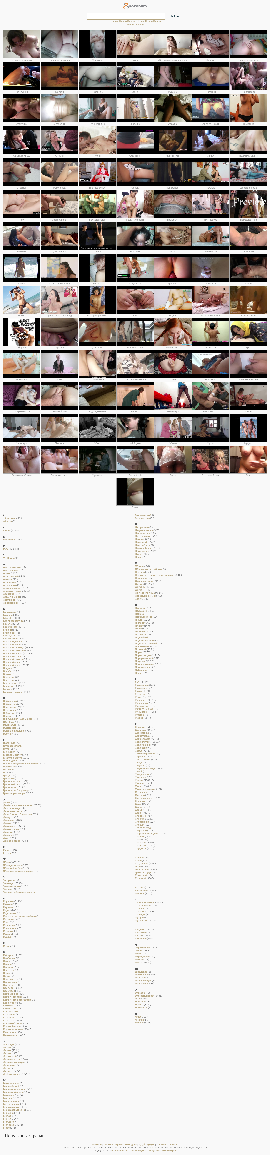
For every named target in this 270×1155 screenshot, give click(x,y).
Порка (138, 652)
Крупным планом (13, 1029)
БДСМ (7, 618)
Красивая (8, 1017)
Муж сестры (142, 518)
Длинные (8, 820)
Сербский (140, 756)
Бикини (7, 630)
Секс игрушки (143, 742)
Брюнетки (9, 686)
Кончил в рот (10, 994)
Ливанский (9, 1056)
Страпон (140, 842)
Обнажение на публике (148, 569)
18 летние (9, 518)
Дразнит (8, 832)
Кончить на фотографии (17, 1000)
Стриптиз (140, 845)
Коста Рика (9, 1008)
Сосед (138, 807)
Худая (138, 935)
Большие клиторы (14, 650)
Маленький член (13, 1092)
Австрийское (10, 570)
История (8, 931)
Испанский (9, 928)
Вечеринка (9, 710)
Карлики (8, 967)
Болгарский (10, 638)
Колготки (8, 985)
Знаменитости (11, 886)
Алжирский (10, 585)
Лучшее (7, 1071)
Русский (97, 1144)
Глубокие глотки (12, 757)
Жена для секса (12, 865)
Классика (8, 979)
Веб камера (10, 701)
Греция (7, 775)
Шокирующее (143, 980)
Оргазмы (140, 587)
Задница (8, 883)
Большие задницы (14, 647)
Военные (8, 722)
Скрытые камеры (145, 789)
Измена (7, 904)
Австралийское (12, 567)
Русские (140, 715)
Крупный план (11, 1026)
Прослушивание (144, 664)
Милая (7, 1116)
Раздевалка (142, 685)
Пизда (138, 620)
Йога (6, 946)
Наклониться (142, 533)
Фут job (139, 917)
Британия (8, 680)
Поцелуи (140, 661)
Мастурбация (11, 1101)
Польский (141, 649)
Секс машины (143, 745)
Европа (7, 850)
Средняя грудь (143, 827)
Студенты (141, 848)
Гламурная (9, 752)
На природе (142, 527)
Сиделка (140, 765)
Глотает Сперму (12, 755)
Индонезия (9, 913)
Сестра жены (143, 759)
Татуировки (141, 863)
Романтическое (144, 709)
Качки (6, 973)
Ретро (138, 697)
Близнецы (9, 633)
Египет (7, 853)
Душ (5, 838)
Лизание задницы (13, 1062)
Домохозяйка (11, 829)
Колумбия (9, 991)
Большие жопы (12, 644)
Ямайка (139, 1019)
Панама (139, 614)
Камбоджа (9, 958)
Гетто (6, 749)
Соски (138, 813)
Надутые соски (144, 530)
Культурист (9, 1032)
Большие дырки (12, 641)
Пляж (138, 628)
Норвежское (142, 551)
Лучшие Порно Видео (122, 21)
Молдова (8, 1122)
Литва (6, 1068)
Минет (7, 1119)
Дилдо (7, 817)
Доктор (7, 823)
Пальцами (141, 611)
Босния (7, 674)
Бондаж (7, 668)
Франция (140, 914)
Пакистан (140, 608)
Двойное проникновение (17, 805)
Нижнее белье (143, 548)
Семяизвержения (145, 753)
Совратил (140, 801)
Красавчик (9, 1014)
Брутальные (10, 683)
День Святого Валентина (17, 814)
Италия (7, 934)
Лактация (8, 1044)
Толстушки (141, 869)
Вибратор (8, 713)
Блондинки (9, 635)
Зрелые (7, 889)
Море (6, 1127)
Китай (6, 976)
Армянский (9, 600)
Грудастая (9, 778)
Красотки (8, 1020)
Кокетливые (10, 982)
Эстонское (141, 1007)
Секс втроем (142, 739)
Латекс (7, 1050)
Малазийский (11, 1086)
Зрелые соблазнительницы (19, 892)
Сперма (139, 819)
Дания (6, 802)
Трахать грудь (143, 872)
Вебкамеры (10, 704)
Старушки (141, 830)
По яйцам (140, 634)
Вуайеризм (9, 728)
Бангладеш (9, 612)
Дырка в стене (11, 841)
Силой (138, 771)
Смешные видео (144, 798)
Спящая (139, 825)
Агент (6, 573)
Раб (137, 682)
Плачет (139, 625)
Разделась (141, 688)
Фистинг (140, 911)
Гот (5, 772)
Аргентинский (11, 597)
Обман (139, 566)
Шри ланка (141, 983)
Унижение (141, 890)
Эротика (140, 1001)
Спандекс (140, 816)
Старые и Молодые (146, 833)
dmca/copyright (138, 1150)
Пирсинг (140, 623)
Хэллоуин (141, 938)
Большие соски (12, 656)
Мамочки (8, 1095)
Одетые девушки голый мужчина (154, 575)
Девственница (11, 808)
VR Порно (9, 558)
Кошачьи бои (10, 1011)
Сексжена (141, 748)
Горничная (9, 766)
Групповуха (9, 787)
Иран (6, 922)
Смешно (140, 795)
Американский (11, 588)
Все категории (135, 24)
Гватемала (9, 743)
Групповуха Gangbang (15, 790)
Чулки (138, 962)
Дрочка (7, 835)
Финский (140, 908)
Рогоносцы (141, 703)
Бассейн (8, 615)
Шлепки (140, 977)
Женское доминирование (18, 871)
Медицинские (11, 1104)
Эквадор (140, 993)
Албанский (9, 582)
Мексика (8, 1113)
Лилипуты (9, 1065)
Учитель (140, 893)
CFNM (6, 530)
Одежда (140, 572)
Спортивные (142, 822)
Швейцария (142, 974)
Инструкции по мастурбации (20, 916)
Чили (138, 953)
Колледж (8, 988)
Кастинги (8, 970)
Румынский (141, 712)
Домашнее (9, 826)
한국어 (151, 1144)
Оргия (138, 590)
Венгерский (10, 707)
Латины (7, 1053)
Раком (138, 691)
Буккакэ (8, 689)
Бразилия (8, 677)
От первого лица (145, 593)
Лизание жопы (11, 1059)
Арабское (8, 594)
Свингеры (141, 730)
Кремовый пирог (13, 1023)
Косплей (8, 1005)
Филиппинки (142, 905)
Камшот (7, 961)
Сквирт (139, 786)
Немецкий (141, 542)
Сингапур (140, 777)
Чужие (139, 959)
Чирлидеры (142, 956)
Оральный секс (144, 581)
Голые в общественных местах (21, 763)
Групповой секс (12, 784)
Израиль (8, 907)
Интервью (9, 919)
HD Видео (9, 539)
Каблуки (8, 955)
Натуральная (142, 536)
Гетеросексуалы (12, 746)
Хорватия (140, 932)
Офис (138, 599)
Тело (138, 866)
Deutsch (108, 1144)
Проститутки (142, 667)
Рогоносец (141, 700)
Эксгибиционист (144, 995)
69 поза (7, 521)
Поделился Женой (146, 643)
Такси (138, 860)
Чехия (138, 950)
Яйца (138, 1017)
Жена (6, 862)
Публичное (141, 670)
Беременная (10, 627)
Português (131, 1144)
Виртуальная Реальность (17, 719)
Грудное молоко (12, 781)
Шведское (141, 971)
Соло (138, 804)
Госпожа (8, 769)
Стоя (138, 839)
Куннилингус (10, 1035)
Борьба (7, 671)
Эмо (137, 998)
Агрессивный (11, 576)
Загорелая (9, 880)
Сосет (138, 810)
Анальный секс (12, 591)
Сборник (140, 727)
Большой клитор (13, 659)
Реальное (140, 694)
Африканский (11, 603)
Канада (7, 964)
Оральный (141, 578)
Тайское (139, 857)
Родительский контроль (163, 1150)
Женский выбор (12, 868)
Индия (7, 910)
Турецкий (140, 878)
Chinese (172, 1144)
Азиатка (7, 579)
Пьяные (139, 673)
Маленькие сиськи (14, 1089)
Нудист (139, 554)
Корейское (9, 1002)
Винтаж (7, 716)
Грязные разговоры (14, 793)
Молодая (8, 1125)
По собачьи (141, 631)
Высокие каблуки (13, 731)
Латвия (7, 1047)
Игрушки (8, 901)
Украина (140, 887)
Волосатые (9, 725)
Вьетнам (8, 733)
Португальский (144, 658)
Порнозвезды (143, 655)
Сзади (138, 762)
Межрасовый (11, 1107)
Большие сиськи (12, 653)
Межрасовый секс (14, 1110)
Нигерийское (142, 545)
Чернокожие (142, 947)
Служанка (141, 792)
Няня (138, 557)
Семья (138, 750)
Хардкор (140, 929)
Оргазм (139, 584)
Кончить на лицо (12, 997)
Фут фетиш (141, 920)
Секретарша (142, 736)
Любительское (12, 1074)
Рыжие (139, 718)
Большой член (11, 662)
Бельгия (8, 624)
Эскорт (139, 1004)
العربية (141, 1144)
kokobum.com (120, 1150)
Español (119, 1144)
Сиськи (139, 780)
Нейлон (139, 539)
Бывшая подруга (12, 692)
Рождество (141, 706)
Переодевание (143, 617)
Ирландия (9, 925)
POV (5, 549)
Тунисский (141, 875)
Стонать (140, 836)
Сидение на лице (145, 768)
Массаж (7, 1098)
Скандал (140, 783)
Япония (139, 1022)
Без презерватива (13, 621)
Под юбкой (141, 637)
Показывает (142, 646)
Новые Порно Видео (149, 21)
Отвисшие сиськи (145, 596)
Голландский (10, 760)
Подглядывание (144, 640)
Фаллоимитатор (144, 902)
